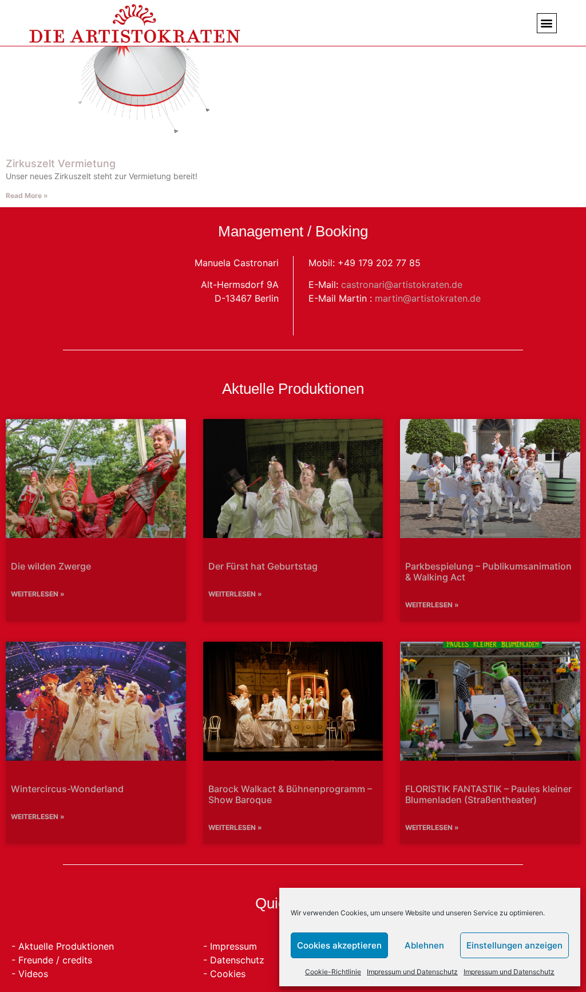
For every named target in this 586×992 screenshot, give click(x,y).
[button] (547, 23)
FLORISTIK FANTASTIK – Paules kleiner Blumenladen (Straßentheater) (488, 794)
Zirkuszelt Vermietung (61, 163)
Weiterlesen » (38, 594)
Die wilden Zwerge (51, 566)
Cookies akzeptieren (339, 945)
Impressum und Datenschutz (412, 971)
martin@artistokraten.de (428, 298)
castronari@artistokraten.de (401, 284)
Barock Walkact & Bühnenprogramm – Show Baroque (290, 794)
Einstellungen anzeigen (514, 945)
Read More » (27, 195)
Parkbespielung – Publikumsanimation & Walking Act (488, 571)
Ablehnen (424, 945)
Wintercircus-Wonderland (67, 789)
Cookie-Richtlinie (333, 971)
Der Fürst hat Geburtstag (263, 566)
